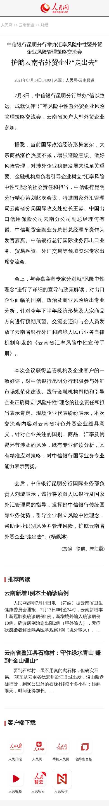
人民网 (7, 25)
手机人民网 (61, 759)
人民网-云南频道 (80, 80)
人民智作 (61, 791)
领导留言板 (83, 759)
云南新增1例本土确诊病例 (36, 593)
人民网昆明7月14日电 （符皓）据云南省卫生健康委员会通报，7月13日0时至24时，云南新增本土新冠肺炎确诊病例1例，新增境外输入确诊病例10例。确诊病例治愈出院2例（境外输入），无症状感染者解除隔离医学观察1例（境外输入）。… (53, 616)
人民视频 (15, 791)
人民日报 (15, 759)
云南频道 (26, 25)
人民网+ (38, 759)
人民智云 (38, 791)
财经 (44, 25)
